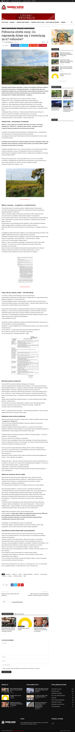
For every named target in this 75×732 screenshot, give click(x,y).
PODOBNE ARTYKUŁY (7, 614)
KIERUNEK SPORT (67, 106)
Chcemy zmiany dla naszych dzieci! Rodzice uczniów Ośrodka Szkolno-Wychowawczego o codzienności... (41, 705)
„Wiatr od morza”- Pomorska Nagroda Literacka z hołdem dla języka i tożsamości (38, 594)
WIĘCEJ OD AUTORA (19, 614)
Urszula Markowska (8, 42)
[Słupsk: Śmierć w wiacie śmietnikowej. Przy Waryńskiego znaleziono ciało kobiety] (55, 61)
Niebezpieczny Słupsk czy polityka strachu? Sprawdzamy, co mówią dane (40, 630)
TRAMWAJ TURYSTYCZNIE (37, 22)
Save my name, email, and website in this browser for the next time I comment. (21, 668)
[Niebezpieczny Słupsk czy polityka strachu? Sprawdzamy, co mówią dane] (41, 622)
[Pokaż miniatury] (25, 199)
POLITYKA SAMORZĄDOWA (29, 28)
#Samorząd (4, 576)
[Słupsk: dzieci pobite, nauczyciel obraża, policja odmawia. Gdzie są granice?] (30, 690)
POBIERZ (63, 22)
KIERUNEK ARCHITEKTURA (19, 26)
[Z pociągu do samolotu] (56, 93)
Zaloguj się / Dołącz (27, 1)
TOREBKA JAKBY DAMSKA (22, 22)
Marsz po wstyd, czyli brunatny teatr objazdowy (10, 594)
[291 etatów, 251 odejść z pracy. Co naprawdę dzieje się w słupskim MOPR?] (30, 697)
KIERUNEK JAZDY (20, 28)
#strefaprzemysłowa (17, 576)
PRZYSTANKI (5, 22)
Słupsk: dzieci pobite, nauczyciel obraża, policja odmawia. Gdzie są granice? (41, 690)
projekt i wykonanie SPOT (65, 730)
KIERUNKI (12, 22)
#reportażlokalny (43, 574)
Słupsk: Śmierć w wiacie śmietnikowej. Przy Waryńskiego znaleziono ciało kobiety (66, 61)
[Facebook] (72, 1)
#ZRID (24, 576)
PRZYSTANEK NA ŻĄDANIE (52, 22)
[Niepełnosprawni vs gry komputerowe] (56, 103)
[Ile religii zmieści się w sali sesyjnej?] (25, 622)
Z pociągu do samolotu (56, 98)
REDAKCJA (34, 1)
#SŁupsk (10, 576)
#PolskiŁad (36, 574)
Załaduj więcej (62, 81)
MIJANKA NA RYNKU (67, 96)
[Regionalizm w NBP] (68, 93)
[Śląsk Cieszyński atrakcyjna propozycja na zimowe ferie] (68, 103)
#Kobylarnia (14, 574)
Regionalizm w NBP (67, 98)
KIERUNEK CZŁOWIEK (38, 626)
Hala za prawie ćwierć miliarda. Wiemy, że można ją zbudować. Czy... (66, 68)
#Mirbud (20, 574)
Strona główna (5, 26)
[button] (71, 22)
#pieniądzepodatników (28, 574)
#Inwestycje (8, 574)
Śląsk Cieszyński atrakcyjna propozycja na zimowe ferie (68, 110)
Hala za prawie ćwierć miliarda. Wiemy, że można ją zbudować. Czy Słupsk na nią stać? (8, 630)
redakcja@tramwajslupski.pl (18, 730)
